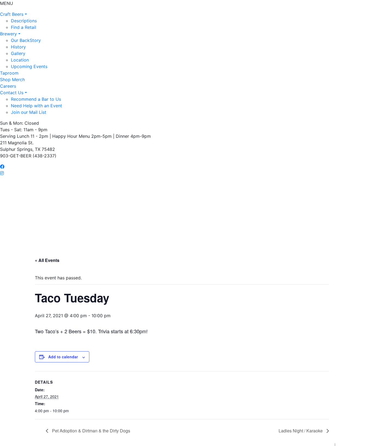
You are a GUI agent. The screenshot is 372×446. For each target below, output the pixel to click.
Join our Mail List (28, 112)
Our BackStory (26, 40)
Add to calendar (63, 356)
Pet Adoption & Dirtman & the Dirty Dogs (90, 430)
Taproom (9, 73)
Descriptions (24, 20)
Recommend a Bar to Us (36, 99)
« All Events (47, 260)
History (18, 47)
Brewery (9, 33)
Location (20, 60)
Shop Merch (12, 79)
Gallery (18, 53)
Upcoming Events (29, 66)
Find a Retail (23, 27)
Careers (8, 86)
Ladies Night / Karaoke (301, 430)
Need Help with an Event (36, 105)
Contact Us (12, 92)
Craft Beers (12, 14)
